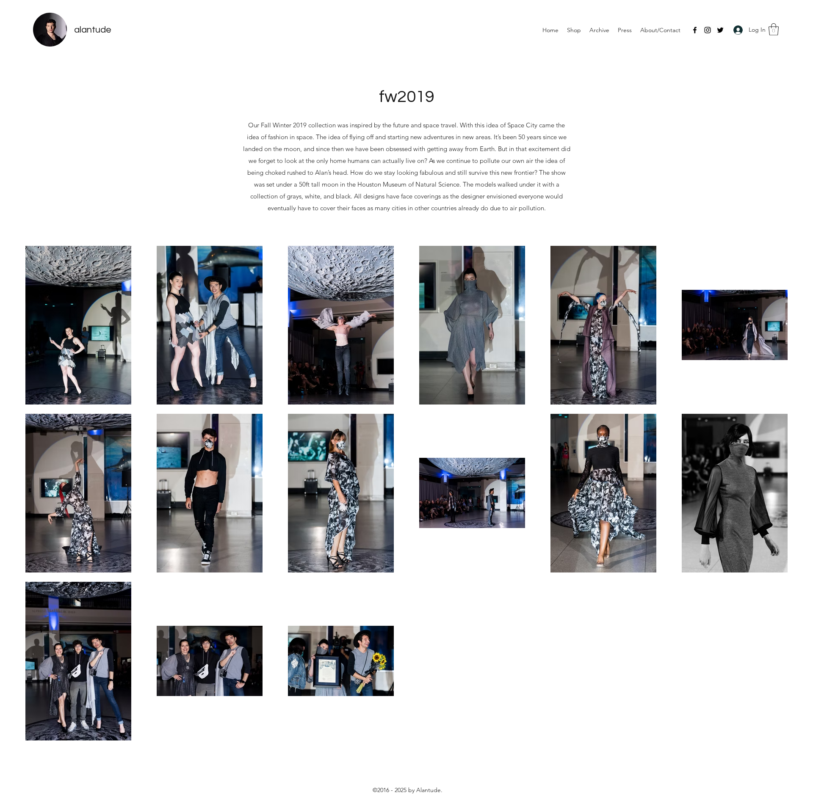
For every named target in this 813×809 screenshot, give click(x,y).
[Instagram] (707, 30)
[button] (774, 29)
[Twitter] (720, 30)
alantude (92, 30)
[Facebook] (695, 30)
